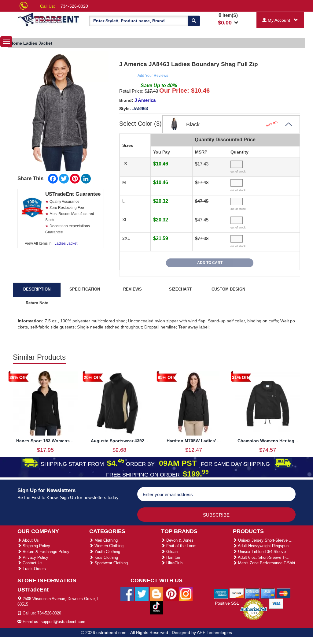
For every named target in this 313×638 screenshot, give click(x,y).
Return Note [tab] (37, 303)
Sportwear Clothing (110, 563)
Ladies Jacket (65, 243)
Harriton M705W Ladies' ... (194, 440)
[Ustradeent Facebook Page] (127, 593)
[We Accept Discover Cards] (237, 593)
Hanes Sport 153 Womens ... (45, 440)
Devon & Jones (179, 540)
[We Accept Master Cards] (283, 593)
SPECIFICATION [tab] (84, 289)
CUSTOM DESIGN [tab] (228, 289)
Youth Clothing (106, 551)
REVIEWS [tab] (132, 289)
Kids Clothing (105, 557)
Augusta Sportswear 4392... (119, 440)
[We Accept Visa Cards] (276, 603)
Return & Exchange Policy (45, 551)
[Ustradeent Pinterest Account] (171, 593)
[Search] (194, 21)
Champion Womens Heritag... (268, 440)
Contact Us (31, 563)
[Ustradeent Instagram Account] (186, 593)
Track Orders (33, 568)
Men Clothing (105, 540)
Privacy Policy (34, 557)
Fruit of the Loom (181, 545)
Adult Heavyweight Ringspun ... (265, 545)
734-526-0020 (74, 6)
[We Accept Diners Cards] (252, 593)
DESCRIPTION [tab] (36, 289)
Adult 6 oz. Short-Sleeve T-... (263, 557)
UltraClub (173, 563)
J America (145, 100)
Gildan (171, 551)
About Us (30, 540)
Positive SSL (227, 603)
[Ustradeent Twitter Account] (142, 593)
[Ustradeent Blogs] (156, 593)
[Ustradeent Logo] (48, 19)
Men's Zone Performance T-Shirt (266, 563)
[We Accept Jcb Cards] (268, 593)
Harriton (172, 557)
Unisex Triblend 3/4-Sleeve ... (264, 551)
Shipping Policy (35, 545)
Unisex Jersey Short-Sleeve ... (265, 540)
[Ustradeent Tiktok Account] (156, 607)
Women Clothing (108, 545)
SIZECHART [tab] (180, 289)
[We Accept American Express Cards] (221, 593)
